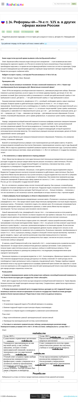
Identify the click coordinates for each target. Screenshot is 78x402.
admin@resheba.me (70, 396)
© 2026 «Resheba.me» (8, 396)
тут (45, 43)
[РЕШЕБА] (15, 4)
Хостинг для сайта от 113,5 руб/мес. (45, 396)
